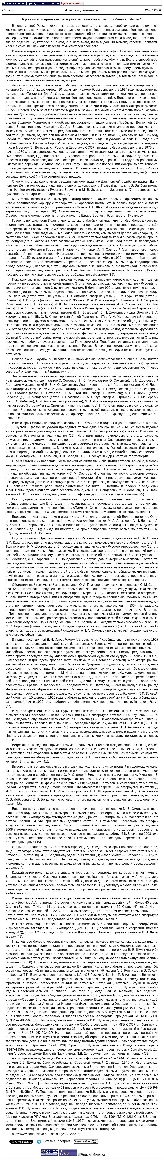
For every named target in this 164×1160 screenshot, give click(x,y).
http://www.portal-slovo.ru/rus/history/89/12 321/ (45, 1134)
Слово (7, 10)
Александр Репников (82, 10)
